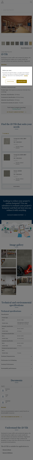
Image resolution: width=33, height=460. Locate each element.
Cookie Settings (10, 81)
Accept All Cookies (21, 81)
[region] (16, 76)
